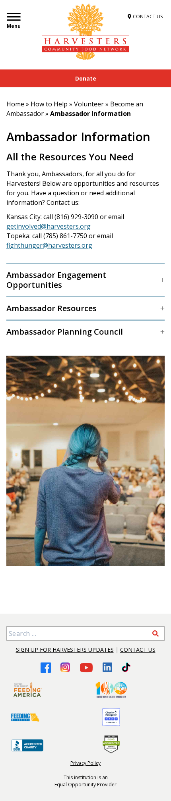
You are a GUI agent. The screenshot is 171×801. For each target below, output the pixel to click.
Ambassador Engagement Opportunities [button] (56, 280)
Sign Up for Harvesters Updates (65, 649)
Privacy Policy (85, 763)
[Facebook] (46, 667)
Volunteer (89, 104)
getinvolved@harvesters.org (48, 226)
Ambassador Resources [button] (51, 308)
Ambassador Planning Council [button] (64, 332)
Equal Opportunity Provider (85, 784)
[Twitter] (126, 667)
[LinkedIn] (107, 667)
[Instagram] (65, 667)
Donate (85, 78)
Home (15, 104)
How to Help (49, 104)
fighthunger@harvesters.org (49, 245)
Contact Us (137, 649)
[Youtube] (86, 667)
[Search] (155, 633)
